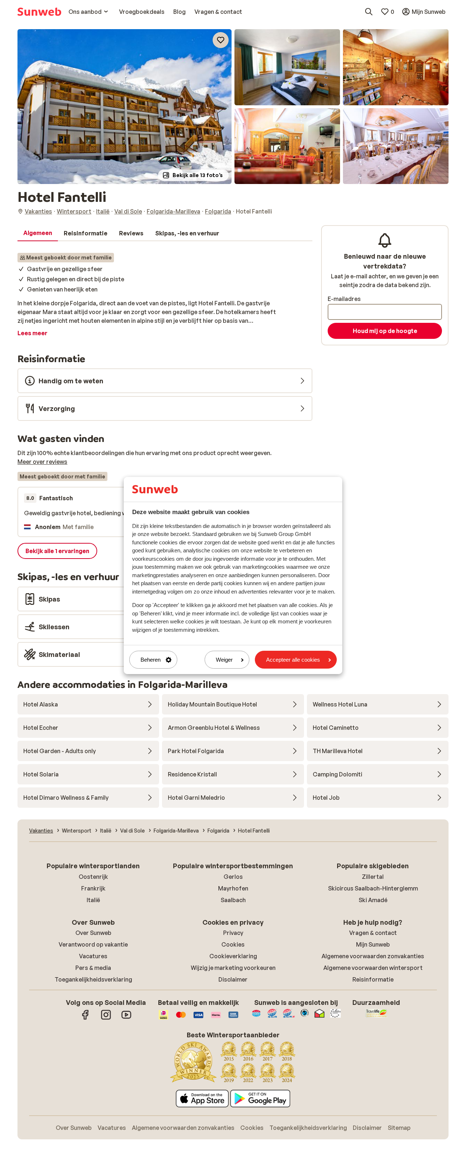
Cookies (233, 944)
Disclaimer (233, 979)
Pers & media (93, 967)
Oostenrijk (93, 876)
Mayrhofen (233, 888)
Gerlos (233, 876)
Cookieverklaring (233, 956)
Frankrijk (93, 888)
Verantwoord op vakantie (93, 944)
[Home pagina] (39, 11)
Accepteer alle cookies (293, 660)
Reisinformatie (373, 979)
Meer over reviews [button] (42, 461)
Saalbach (233, 900)
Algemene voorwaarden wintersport (373, 967)
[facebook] (85, 1018)
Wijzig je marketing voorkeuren (233, 967)
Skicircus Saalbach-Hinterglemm (373, 888)
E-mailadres (344, 298)
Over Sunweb (93, 932)
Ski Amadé (373, 900)
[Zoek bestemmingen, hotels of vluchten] (369, 11)
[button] (124, 106)
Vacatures (93, 956)
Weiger (224, 660)
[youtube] (126, 1018)
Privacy (233, 932)
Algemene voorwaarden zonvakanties (372, 956)
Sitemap (399, 1127)
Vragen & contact (373, 932)
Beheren (151, 660)
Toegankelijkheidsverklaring (93, 979)
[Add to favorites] (221, 40)
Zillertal (373, 876)
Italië (93, 900)
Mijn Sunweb (373, 944)
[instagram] (106, 1018)
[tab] (37, 233)
